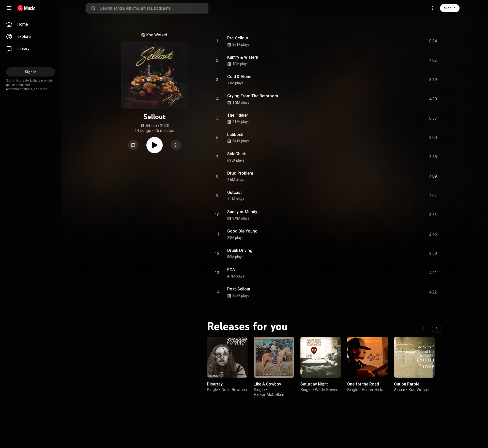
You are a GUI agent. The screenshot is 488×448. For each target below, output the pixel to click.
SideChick (236, 153)
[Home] (26, 8)
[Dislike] (404, 41)
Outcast (234, 192)
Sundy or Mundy (242, 211)
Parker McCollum (269, 394)
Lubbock (235, 134)
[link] (30, 24)
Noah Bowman (234, 389)
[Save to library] (133, 145)
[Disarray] (227, 357)
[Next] (436, 328)
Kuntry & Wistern (242, 57)
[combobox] (154, 8)
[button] (133, 145)
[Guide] (9, 8)
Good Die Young (242, 231)
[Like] (394, 41)
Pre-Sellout (237, 38)
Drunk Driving (239, 250)
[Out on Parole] (414, 357)
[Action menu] (176, 145)
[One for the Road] (367, 357)
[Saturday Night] (320, 357)
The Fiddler (237, 115)
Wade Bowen (326, 389)
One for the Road (363, 384)
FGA (231, 269)
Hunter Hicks (373, 389)
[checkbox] (433, 41)
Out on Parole (406, 384)
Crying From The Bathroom (252, 96)
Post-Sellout (238, 289)
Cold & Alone (239, 76)
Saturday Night (314, 384)
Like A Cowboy (267, 384)
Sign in (449, 8)
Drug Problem (240, 173)
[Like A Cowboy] (274, 357)
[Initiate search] (93, 8)
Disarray (215, 384)
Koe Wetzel (156, 35)
